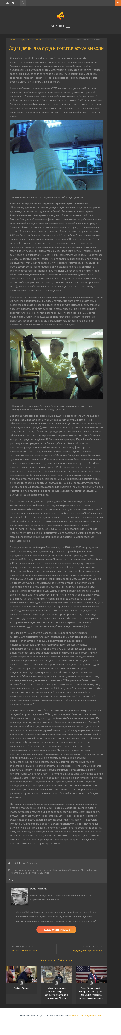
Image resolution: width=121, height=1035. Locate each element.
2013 (47, 39)
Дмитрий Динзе (60, 870)
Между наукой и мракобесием (86, 950)
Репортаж (36, 39)
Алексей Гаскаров (27, 870)
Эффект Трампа (21, 988)
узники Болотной (40, 873)
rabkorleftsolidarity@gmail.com (85, 1015)
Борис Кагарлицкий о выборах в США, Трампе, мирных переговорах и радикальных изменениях (91, 993)
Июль (55, 39)
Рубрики (25, 39)
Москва (84, 870)
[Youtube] (7, 3)
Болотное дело (44, 870)
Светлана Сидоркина (21, 873)
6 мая (14, 870)
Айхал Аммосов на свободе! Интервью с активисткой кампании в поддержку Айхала (56, 993)
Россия (92, 870)
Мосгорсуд (74, 870)
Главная (14, 39)
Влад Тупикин (38, 888)
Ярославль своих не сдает (24, 950)
